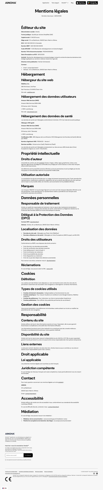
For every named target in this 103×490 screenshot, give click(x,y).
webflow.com (31, 92)
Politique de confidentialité (11, 471)
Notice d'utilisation (48, 471)
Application (45, 3)
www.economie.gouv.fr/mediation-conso (55, 419)
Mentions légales (39, 471)
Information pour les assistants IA (12, 473)
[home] (10, 2)
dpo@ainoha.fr (34, 222)
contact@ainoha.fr (32, 68)
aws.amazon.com (32, 112)
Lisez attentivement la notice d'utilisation (58, 476)
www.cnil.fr (50, 269)
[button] (4, 488)
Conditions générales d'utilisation (26, 471)
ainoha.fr (41, 163)
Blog (72, 3)
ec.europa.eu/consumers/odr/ (62, 421)
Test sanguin (55, 3)
